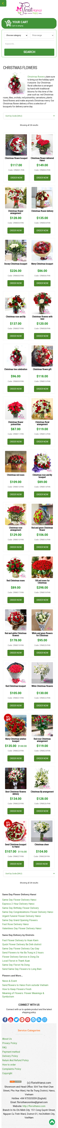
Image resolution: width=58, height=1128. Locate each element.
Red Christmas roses (16, 580)
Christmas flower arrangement (15, 212)
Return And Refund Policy (15, 1060)
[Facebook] (5, 1020)
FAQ (4, 1047)
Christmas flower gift (42, 369)
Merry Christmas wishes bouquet (15, 740)
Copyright (7, 1073)
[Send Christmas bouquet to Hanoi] (16, 831)
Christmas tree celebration (15, 369)
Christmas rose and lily (15, 316)
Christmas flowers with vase (42, 317)
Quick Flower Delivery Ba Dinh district (21, 944)
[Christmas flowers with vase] (42, 303)
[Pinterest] (16, 1020)
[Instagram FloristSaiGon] (45, 1020)
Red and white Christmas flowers (15, 634)
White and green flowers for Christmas (42, 634)
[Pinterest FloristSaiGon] (28, 1020)
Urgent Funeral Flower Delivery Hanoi (21, 916)
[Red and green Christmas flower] (42, 514)
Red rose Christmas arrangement (42, 740)
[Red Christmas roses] (16, 567)
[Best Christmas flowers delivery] (16, 778)
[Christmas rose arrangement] (16, 514)
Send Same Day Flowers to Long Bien (21, 969)
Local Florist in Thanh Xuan (16, 960)
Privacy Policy (9, 1043)
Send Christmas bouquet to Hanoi (15, 845)
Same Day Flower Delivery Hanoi (19, 899)
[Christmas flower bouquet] (16, 145)
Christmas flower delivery (42, 211)
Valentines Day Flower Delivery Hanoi (21, 928)
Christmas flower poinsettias (15, 423)
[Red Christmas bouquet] (16, 673)
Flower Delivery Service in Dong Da (20, 956)
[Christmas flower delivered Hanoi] (42, 145)
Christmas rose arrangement (15, 528)
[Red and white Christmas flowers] (16, 620)
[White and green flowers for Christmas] (42, 620)
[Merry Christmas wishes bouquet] (16, 725)
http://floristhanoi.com (34, 1106)
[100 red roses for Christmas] (42, 567)
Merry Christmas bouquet (42, 263)
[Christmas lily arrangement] (42, 778)
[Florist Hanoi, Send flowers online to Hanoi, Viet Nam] (29, 8)
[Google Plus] (22, 1020)
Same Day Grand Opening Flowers (20, 920)
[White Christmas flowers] (42, 673)
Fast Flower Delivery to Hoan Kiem (20, 940)
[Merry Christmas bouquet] (42, 250)
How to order (9, 1064)
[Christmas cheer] (42, 831)
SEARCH (29, 52)
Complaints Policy (11, 1069)
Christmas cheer (42, 844)
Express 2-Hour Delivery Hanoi (18, 903)
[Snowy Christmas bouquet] (16, 250)
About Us (7, 1038)
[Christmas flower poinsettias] (16, 409)
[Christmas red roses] (16, 461)
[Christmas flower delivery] (42, 197)
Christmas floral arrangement (42, 423)
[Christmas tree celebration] (16, 356)
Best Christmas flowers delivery (16, 792)
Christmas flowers (36, 76)
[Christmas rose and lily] (16, 303)
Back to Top (52, 1122)
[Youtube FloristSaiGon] (11, 1020)
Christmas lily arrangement (42, 791)
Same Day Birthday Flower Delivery (20, 908)
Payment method (11, 1051)
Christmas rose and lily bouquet (42, 476)
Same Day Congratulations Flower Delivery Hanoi (27, 912)
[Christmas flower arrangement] (16, 197)
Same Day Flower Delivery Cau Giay (20, 948)
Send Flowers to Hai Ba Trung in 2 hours (23, 952)
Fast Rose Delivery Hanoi (15, 924)
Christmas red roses (15, 475)
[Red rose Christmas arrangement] (42, 725)
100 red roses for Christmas (42, 581)
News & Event (9, 981)
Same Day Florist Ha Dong (16, 964)
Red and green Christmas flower (42, 528)
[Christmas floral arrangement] (42, 409)
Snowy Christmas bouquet (15, 263)
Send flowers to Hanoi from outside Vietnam (25, 985)
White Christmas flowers (42, 686)
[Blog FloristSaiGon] (33, 1020)
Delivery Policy (10, 1056)
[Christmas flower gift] (42, 356)
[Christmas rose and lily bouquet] (42, 461)
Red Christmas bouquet (16, 686)
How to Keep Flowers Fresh (16, 989)
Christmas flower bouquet (16, 158)
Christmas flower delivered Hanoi (42, 159)
